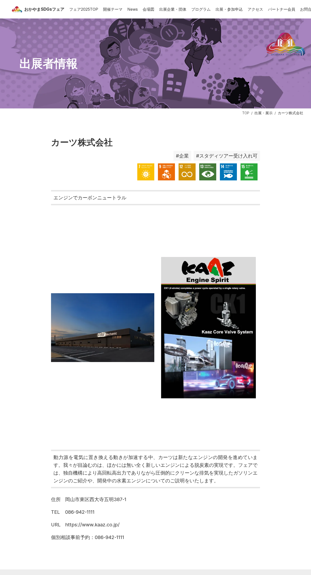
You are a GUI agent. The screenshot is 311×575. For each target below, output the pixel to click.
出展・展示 (263, 113)
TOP (245, 113)
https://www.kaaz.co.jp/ (92, 525)
